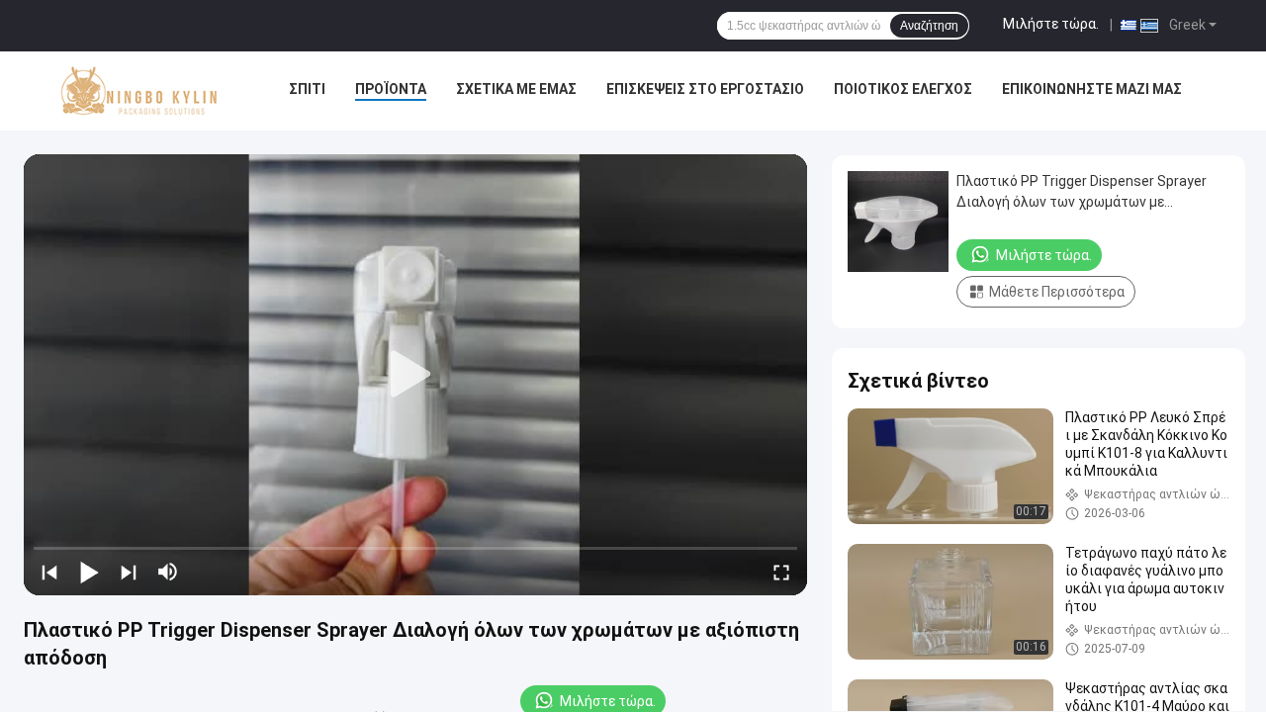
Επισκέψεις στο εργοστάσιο (705, 89)
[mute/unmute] (168, 571)
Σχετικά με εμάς (516, 89)
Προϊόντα (390, 89)
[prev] (49, 571)
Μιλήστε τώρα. (1051, 24)
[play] (415, 375)
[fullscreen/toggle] (781, 571)
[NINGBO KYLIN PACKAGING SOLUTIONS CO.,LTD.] (139, 91)
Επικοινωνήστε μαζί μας (1092, 89)
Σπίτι (307, 89)
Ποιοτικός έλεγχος (903, 89)
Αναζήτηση (929, 26)
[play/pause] (89, 571)
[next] (128, 571)
